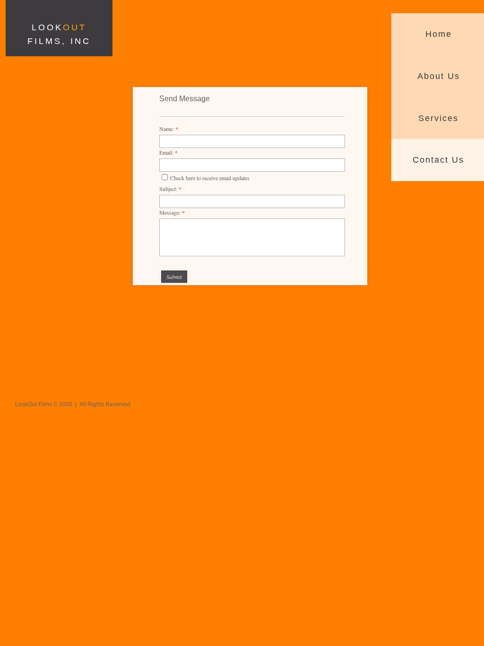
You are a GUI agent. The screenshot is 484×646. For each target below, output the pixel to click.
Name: (168, 128)
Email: (168, 152)
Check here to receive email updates (210, 178)
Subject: (170, 188)
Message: (172, 212)
